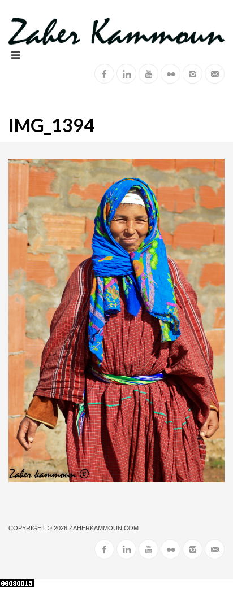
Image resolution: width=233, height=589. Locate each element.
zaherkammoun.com (104, 528)
